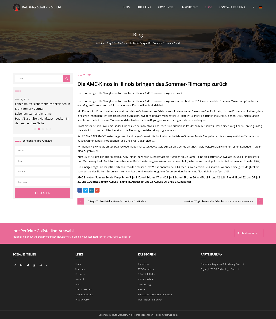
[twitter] (27, 265)
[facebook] (15, 265)
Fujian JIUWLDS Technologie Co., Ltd (220, 269)
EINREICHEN (42, 193)
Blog (208, 7)
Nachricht (190, 7)
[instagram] (40, 265)
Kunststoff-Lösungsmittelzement (155, 294)
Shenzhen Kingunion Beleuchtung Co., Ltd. (222, 264)
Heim (126, 7)
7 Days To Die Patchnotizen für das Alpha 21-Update (117, 201)
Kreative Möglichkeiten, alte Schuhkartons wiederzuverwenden (218, 201)
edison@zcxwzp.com (167, 314)
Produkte (165, 7)
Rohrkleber (143, 264)
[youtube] (34, 265)
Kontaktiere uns (232, 7)
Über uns (144, 7)
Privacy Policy (82, 299)
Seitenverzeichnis (84, 294)
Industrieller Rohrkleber (150, 299)
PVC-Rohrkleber (146, 269)
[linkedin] (21, 265)
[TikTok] (47, 265)
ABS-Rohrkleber (146, 279)
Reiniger (142, 289)
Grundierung (144, 284)
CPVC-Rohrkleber (147, 274)
